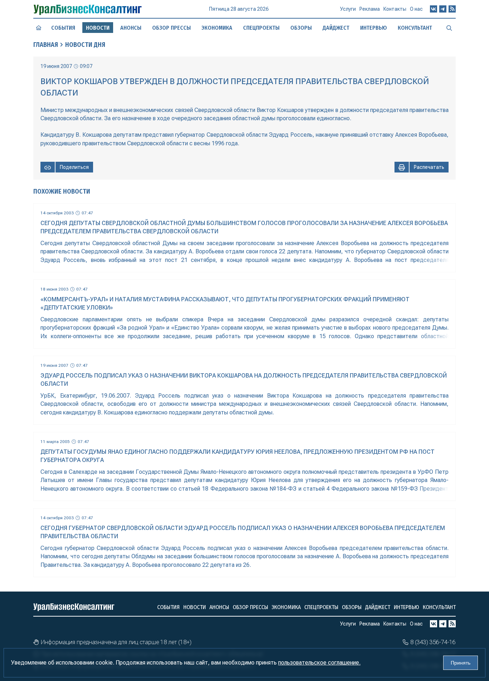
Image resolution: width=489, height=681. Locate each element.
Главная (45, 45)
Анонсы (130, 27)
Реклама (369, 9)
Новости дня (85, 45)
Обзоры (301, 27)
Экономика (217, 27)
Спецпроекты (261, 27)
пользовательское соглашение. (319, 662)
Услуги (348, 9)
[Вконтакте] (433, 9)
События (63, 27)
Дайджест (336, 27)
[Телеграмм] (442, 9)
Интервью (373, 27)
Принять (460, 663)
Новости (194, 607)
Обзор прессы (171, 27)
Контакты (394, 9)
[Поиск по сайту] (449, 27)
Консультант (415, 27)
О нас (416, 9)
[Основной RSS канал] (452, 9)
